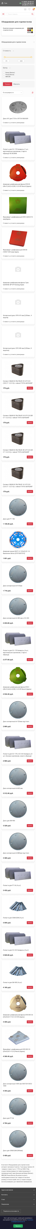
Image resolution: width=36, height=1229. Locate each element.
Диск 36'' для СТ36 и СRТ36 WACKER (15, 118)
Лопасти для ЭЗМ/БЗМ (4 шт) (13, 918)
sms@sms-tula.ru (28, 5)
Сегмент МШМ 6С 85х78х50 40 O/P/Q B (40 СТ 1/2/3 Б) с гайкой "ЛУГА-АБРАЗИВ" (18, 451)
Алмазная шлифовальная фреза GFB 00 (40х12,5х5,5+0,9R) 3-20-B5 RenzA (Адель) (17, 185)
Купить (30, 388)
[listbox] (12, 92)
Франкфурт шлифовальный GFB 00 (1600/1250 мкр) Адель (15, 251)
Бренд (5, 68)
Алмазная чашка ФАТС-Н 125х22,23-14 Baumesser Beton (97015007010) (16, 552)
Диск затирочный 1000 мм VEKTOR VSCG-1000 (17, 1085)
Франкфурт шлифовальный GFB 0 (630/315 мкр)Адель (18, 218)
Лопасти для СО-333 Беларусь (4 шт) (16, 950)
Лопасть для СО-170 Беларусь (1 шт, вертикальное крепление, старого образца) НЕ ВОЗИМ (15, 151)
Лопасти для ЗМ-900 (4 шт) (12, 982)
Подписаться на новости (11, 1211)
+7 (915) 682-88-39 (27, 3)
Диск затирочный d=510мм (12, 586)
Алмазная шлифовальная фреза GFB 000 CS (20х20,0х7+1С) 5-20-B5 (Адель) (18, 1016)
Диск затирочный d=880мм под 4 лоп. (16, 853)
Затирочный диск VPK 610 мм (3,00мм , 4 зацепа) (17, 316)
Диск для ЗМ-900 (9, 821)
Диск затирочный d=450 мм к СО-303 (16, 618)
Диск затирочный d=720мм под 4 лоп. (16, 721)
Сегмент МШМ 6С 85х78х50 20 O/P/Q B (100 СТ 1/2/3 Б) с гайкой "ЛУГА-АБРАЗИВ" (18, 382)
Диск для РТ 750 (9, 519)
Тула (5, 3)
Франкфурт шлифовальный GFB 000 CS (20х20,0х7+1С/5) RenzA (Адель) (16, 1050)
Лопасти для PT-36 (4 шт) (12, 885)
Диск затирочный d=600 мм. (13, 788)
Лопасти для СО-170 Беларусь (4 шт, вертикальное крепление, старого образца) (15, 653)
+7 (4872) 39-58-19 (27, 1)
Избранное (29, 9)
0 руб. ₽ (34, 8)
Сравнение (25, 9)
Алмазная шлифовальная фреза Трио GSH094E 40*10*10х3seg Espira (16, 284)
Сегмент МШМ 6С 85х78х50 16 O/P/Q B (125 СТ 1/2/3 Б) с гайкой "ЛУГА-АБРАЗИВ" (18, 485)
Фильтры (33, 92)
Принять (18, 1226)
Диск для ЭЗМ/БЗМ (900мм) (13, 1150)
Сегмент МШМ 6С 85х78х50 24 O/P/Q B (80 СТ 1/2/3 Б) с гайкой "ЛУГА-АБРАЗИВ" (18, 417)
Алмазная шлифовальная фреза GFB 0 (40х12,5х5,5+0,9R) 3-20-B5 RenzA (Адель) (17, 688)
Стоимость (7, 51)
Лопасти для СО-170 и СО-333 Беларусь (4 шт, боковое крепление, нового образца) (17, 755)
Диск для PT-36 (8, 1118)
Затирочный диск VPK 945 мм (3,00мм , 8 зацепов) (17, 349)
